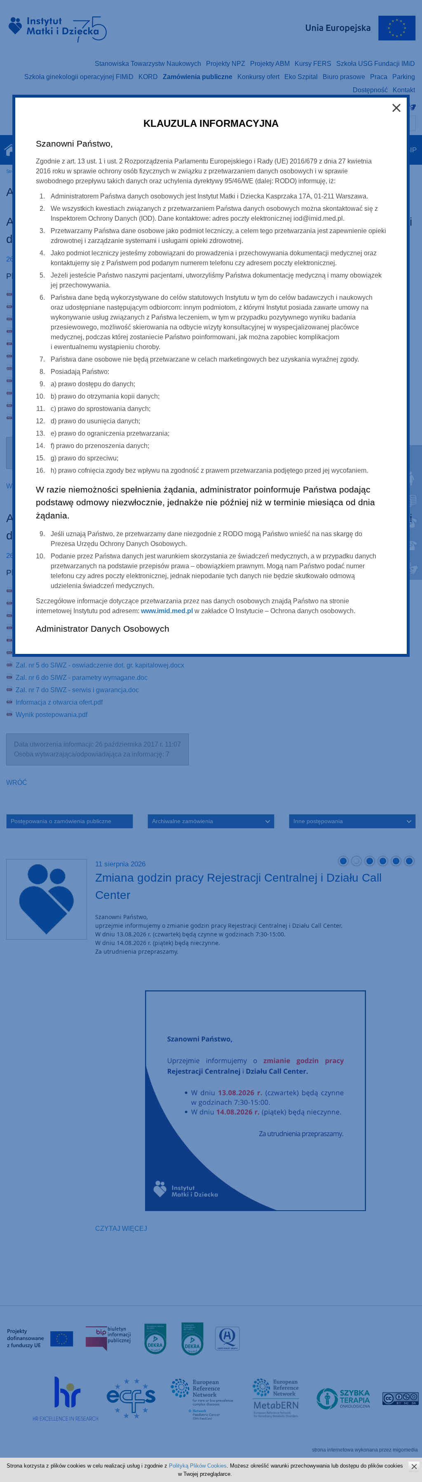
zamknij (414, 1466)
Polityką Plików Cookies (198, 1466)
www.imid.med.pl (167, 610)
